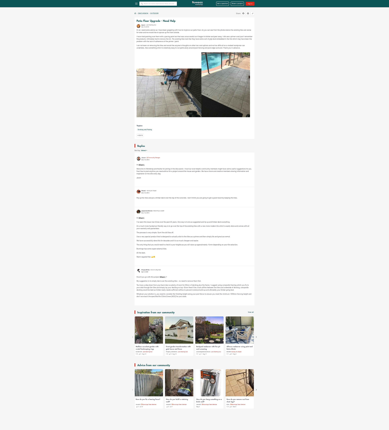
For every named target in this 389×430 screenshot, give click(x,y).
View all (251, 312)
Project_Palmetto (171, 351)
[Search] (142, 4)
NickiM (229, 351)
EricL (228, 404)
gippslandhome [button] (147, 211)
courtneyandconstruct (203, 351)
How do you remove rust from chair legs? (238, 400)
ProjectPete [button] (145, 270)
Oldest (143, 150)
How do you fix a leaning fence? (148, 399)
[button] (139, 26)
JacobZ (138, 404)
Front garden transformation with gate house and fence (178, 347)
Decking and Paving (145, 129)
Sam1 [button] (143, 25)
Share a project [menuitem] (237, 3)
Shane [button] (143, 191)
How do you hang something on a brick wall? (209, 400)
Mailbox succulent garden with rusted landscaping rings (147, 347)
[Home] (135, 13)
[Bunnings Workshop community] (197, 3)
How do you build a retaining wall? (177, 400)
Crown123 (139, 351)
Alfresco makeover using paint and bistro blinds (240, 347)
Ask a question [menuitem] (222, 3)
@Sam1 (141, 165)
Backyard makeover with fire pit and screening (208, 347)
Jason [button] (143, 157)
